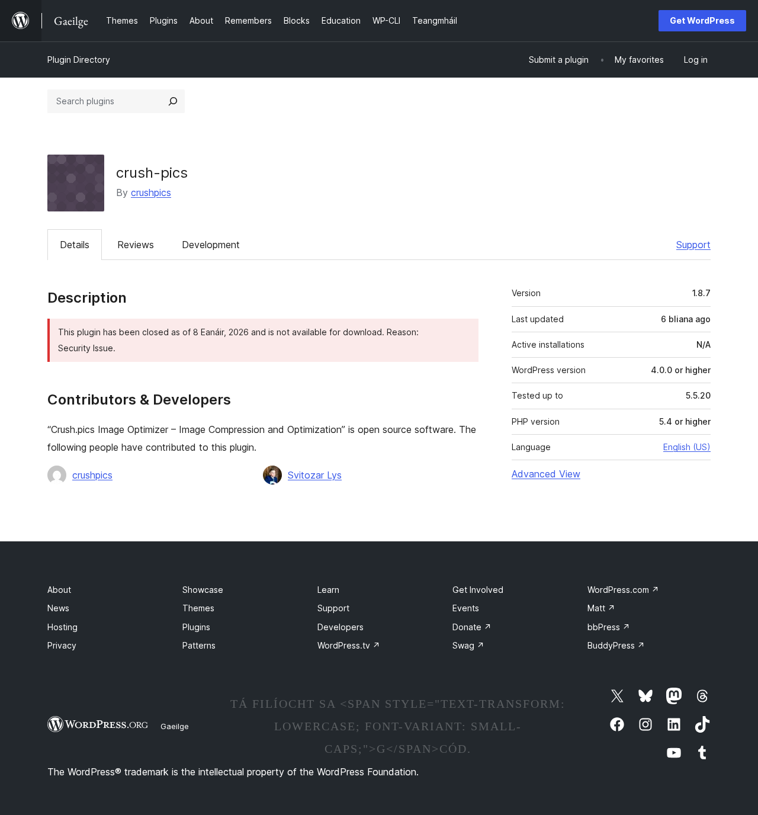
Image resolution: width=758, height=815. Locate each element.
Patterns (199, 645)
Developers (340, 627)
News (58, 608)
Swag (468, 645)
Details (74, 245)
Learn (328, 590)
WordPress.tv (348, 645)
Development (211, 245)
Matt (601, 608)
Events (465, 608)
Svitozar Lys (315, 475)
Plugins (196, 627)
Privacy (61, 645)
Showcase (202, 590)
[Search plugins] (173, 101)
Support (693, 245)
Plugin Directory (78, 59)
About (59, 590)
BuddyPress (616, 645)
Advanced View (546, 474)
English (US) (687, 447)
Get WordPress (702, 20)
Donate (472, 627)
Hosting (62, 627)
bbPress (608, 627)
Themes (198, 608)
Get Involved (477, 590)
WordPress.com (623, 590)
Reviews (135, 245)
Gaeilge (174, 726)
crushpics (151, 192)
